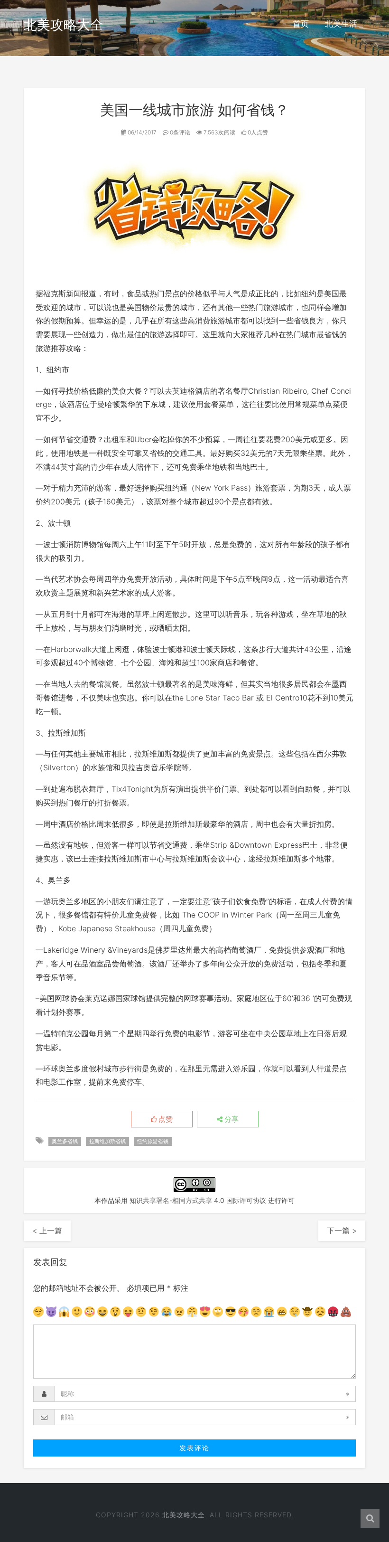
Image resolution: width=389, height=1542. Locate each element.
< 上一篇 (47, 1230)
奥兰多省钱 (65, 1141)
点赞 (165, 1119)
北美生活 (341, 23)
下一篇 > (342, 1230)
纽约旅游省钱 (152, 1141)
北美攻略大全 (63, 25)
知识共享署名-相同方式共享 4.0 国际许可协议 (198, 1200)
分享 (230, 1119)
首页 (301, 23)
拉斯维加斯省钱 (107, 1141)
